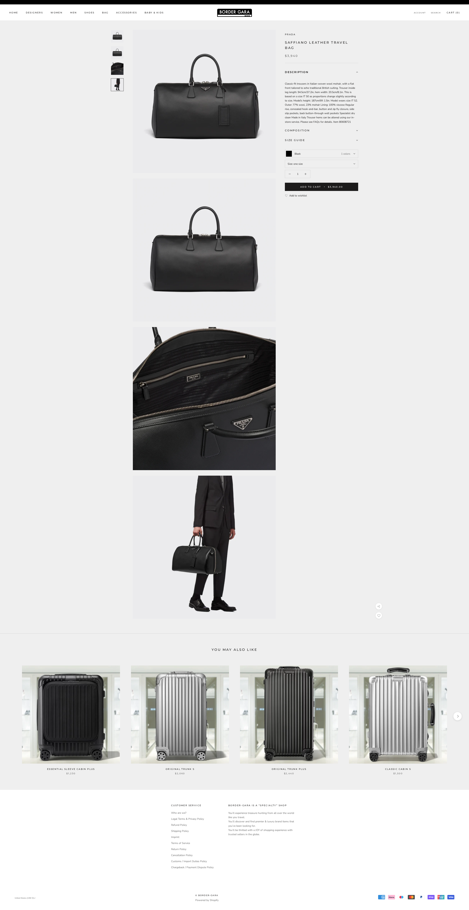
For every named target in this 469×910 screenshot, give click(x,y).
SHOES (89, 12)
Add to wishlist (298, 195)
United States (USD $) (24, 898)
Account (420, 13)
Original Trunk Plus (289, 769)
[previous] (11, 716)
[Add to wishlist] (379, 615)
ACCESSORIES (126, 12)
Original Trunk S (180, 769)
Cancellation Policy (182, 855)
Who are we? (178, 813)
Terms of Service (180, 843)
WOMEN (56, 12)
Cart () (453, 12)
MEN (73, 12)
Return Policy (178, 849)
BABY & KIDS (154, 12)
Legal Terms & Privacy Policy (187, 819)
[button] (321, 72)
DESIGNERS (34, 12)
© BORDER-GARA (206, 895)
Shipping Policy (180, 831)
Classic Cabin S (398, 769)
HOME (13, 12)
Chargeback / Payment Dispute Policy (192, 867)
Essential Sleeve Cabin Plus (71, 769)
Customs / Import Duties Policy (189, 861)
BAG (105, 12)
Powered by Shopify (207, 900)
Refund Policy (179, 825)
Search (436, 13)
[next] (457, 716)
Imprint (175, 837)
